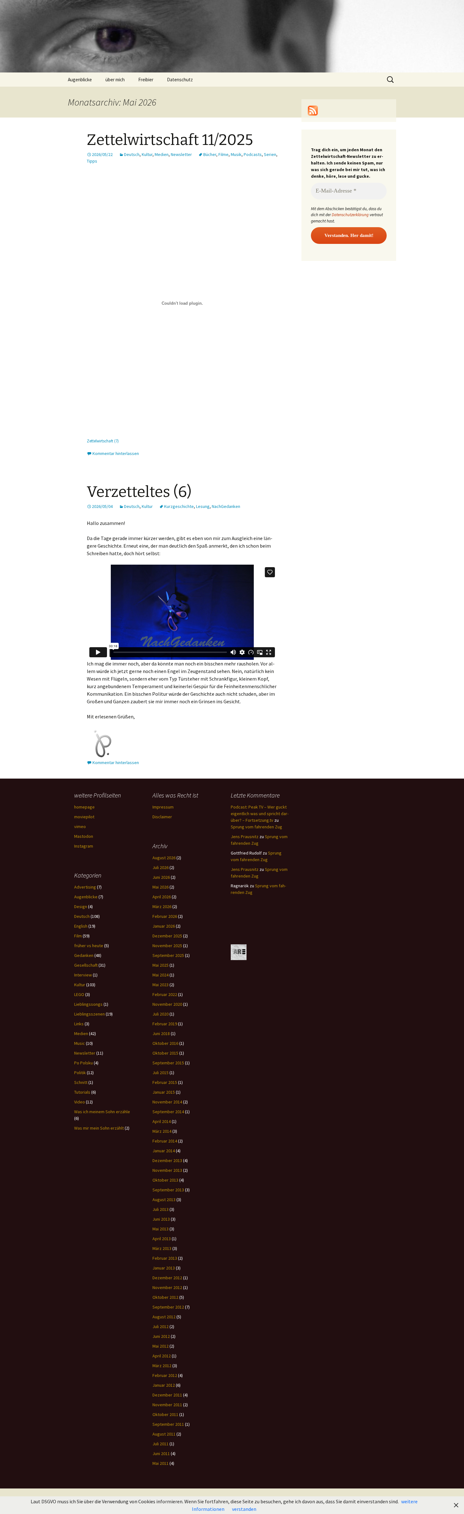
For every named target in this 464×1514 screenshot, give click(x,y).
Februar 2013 (164, 1258)
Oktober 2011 (165, 1414)
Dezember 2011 (167, 1395)
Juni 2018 (161, 1033)
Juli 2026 (160, 867)
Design (80, 906)
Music (79, 1043)
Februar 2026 (164, 916)
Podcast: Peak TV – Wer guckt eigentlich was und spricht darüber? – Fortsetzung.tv (260, 813)
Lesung (203, 506)
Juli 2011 (160, 1444)
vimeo (80, 826)
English (80, 926)
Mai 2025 (160, 965)
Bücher (209, 154)
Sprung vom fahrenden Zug (256, 827)
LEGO (79, 994)
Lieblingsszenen (89, 1014)
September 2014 (168, 1111)
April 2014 (161, 1121)
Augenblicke (80, 80)
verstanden (244, 1509)
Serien (270, 154)
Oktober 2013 (165, 1180)
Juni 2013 (161, 1219)
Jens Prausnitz (245, 836)
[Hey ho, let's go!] (313, 110)
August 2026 (163, 858)
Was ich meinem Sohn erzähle (102, 1111)
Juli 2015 (160, 1072)
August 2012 (163, 1317)
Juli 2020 (160, 1014)
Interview (83, 975)
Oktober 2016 (165, 1043)
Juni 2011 (161, 1453)
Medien (162, 154)
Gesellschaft (86, 965)
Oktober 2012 (165, 1297)
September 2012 (168, 1307)
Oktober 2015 (165, 1053)
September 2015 (168, 1063)
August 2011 (163, 1434)
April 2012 (161, 1356)
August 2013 (163, 1199)
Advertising (85, 887)
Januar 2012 (163, 1385)
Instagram (83, 846)
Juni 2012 (161, 1336)
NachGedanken (226, 506)
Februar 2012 (164, 1375)
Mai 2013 (160, 1229)
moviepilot (84, 817)
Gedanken (83, 955)
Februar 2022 (164, 994)
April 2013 (161, 1238)
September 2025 (168, 955)
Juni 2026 (161, 877)
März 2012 (161, 1365)
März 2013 (161, 1248)
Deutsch (132, 154)
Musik (236, 154)
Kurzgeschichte (179, 506)
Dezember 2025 (167, 936)
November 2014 (167, 1102)
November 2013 (167, 1170)
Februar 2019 (164, 1024)
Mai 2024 (160, 975)
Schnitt (80, 1082)
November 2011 (167, 1405)
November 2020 (167, 1004)
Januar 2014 (163, 1151)
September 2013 (168, 1190)
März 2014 (161, 1131)
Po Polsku (83, 1063)
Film (78, 936)
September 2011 (168, 1424)
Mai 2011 (160, 1463)
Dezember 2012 (167, 1278)
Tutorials (82, 1092)
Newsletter (181, 154)
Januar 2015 (163, 1092)
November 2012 (167, 1287)
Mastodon (83, 836)
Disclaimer (162, 817)
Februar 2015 (164, 1082)
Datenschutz (180, 80)
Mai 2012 (160, 1346)
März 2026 (161, 906)
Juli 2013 (160, 1209)
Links (79, 1024)
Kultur (147, 154)
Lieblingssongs (88, 1004)
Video (79, 1102)
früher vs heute (88, 945)
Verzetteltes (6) (139, 492)
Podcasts (253, 154)
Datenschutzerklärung (350, 214)
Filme (223, 154)
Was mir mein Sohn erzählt (99, 1128)
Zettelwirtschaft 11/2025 (170, 140)
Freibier (145, 80)
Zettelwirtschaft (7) (103, 440)
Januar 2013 (163, 1268)
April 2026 (161, 897)
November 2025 (167, 945)
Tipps (92, 161)
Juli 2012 (160, 1326)
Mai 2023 (160, 984)
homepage (84, 807)
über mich (115, 80)
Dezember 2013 (167, 1160)
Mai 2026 (160, 887)
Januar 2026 (163, 926)
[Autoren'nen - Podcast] (239, 952)
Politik (80, 1072)
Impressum (163, 807)
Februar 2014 (164, 1141)
